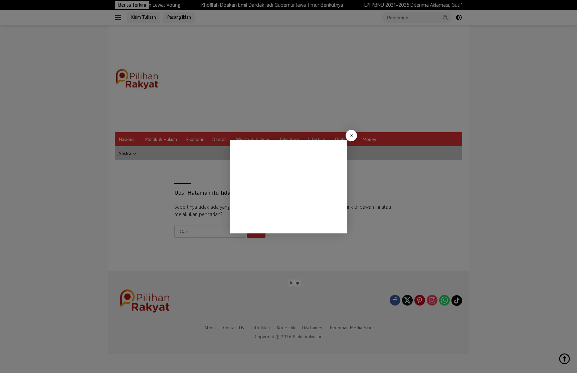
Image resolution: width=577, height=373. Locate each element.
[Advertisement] (288, 186)
